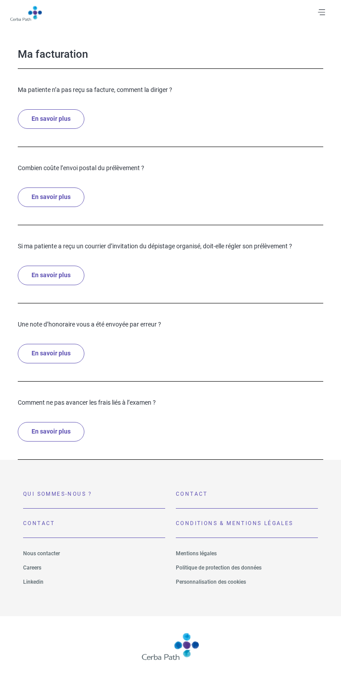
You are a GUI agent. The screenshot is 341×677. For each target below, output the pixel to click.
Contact (192, 494)
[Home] (26, 13)
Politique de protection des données (219, 568)
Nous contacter (41, 553)
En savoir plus (51, 119)
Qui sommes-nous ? (57, 494)
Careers (32, 568)
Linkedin (33, 582)
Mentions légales (196, 553)
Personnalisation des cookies (211, 582)
